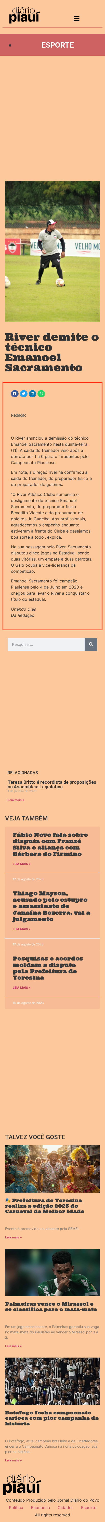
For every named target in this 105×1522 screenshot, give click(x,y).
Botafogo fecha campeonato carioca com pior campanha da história (52, 1418)
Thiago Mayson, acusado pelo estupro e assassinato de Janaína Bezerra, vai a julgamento (51, 906)
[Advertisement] (52, 118)
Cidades (65, 1507)
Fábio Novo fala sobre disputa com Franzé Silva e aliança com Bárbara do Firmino (50, 844)
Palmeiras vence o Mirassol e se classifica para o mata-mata (51, 1306)
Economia (40, 1507)
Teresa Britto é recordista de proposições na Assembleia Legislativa (52, 784)
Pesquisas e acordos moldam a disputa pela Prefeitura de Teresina (48, 968)
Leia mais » (16, 800)
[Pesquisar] (91, 644)
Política (16, 1507)
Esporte (57, 44)
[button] (15, 393)
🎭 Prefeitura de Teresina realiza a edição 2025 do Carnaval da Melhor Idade (44, 1205)
